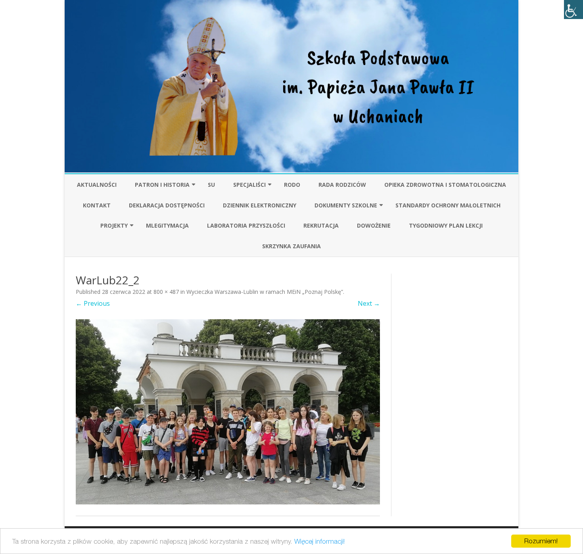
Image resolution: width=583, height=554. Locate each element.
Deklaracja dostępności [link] (167, 205)
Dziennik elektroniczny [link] (259, 205)
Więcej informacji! (319, 541)
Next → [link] (369, 303)
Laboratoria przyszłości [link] (246, 225)
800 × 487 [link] (166, 291)
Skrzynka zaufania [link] (291, 246)
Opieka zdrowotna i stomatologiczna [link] (445, 184)
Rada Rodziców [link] (342, 184)
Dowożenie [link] (374, 225)
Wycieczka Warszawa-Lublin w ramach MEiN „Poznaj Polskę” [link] (264, 291)
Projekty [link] (114, 225)
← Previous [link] (93, 303)
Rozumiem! (541, 541)
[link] (573, 9)
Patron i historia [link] (162, 184)
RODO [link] (292, 184)
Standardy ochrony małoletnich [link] (448, 205)
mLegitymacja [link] (167, 225)
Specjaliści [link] (249, 184)
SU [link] (211, 184)
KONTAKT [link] (97, 205)
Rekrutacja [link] (321, 225)
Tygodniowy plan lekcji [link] (446, 225)
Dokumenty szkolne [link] (346, 205)
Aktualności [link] (97, 184)
